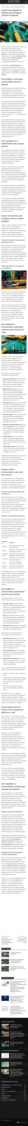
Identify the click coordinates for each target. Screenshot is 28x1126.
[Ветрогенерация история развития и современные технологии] (5, 1064)
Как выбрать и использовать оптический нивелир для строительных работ (17, 961)
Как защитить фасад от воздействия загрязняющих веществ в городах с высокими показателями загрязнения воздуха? (17, 1034)
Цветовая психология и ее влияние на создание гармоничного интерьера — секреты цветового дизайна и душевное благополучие (17, 1072)
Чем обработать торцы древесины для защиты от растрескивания (16, 1026)
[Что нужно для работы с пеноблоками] (5, 954)
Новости (8, 6)
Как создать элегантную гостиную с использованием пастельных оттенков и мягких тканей (7, 941)
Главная (3, 6)
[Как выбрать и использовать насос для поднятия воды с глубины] (5, 1044)
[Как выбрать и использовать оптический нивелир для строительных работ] (5, 961)
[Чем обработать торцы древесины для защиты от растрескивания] (5, 1026)
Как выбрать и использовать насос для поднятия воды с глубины (17, 1043)
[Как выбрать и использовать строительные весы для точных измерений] (5, 968)
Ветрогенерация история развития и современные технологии (16, 1064)
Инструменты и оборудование (17, 6)
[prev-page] (2, 974)
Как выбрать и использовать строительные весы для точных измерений (17, 968)
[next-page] (5, 974)
